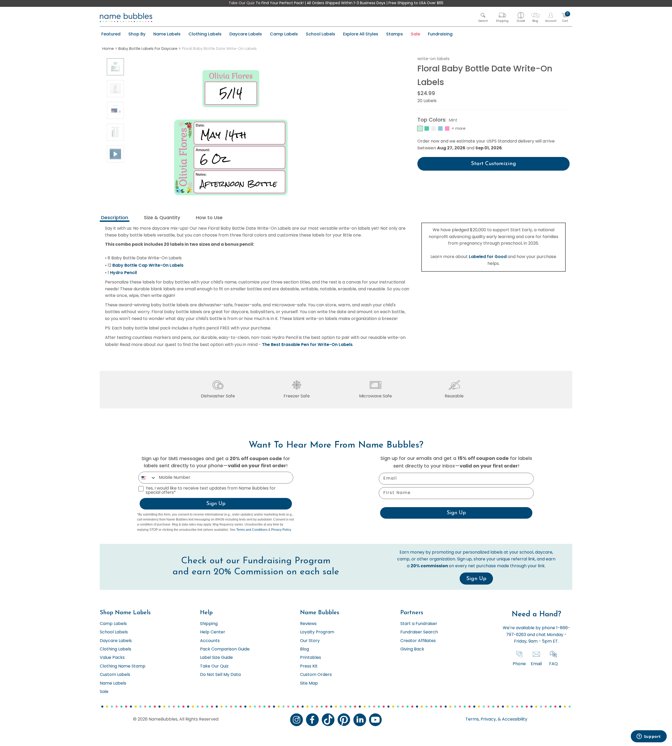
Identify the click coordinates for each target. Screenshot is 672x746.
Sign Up (215, 503)
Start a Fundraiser (418, 624)
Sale (415, 34)
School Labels (320, 34)
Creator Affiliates (418, 641)
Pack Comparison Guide (225, 649)
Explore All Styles (360, 34)
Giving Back (412, 649)
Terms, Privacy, (481, 719)
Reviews (308, 624)
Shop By (136, 34)
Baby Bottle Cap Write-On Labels (147, 265)
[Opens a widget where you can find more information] (649, 736)
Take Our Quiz (242, 3)
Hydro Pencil (123, 273)
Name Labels (167, 34)
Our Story (310, 641)
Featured (110, 34)
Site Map (309, 683)
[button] (483, 17)
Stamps (394, 34)
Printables (310, 658)
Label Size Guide (216, 658)
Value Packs (112, 658)
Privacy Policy (281, 530)
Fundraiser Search (419, 632)
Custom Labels (115, 675)
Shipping (209, 624)
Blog (304, 649)
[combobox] (147, 477)
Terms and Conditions (251, 530)
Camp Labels (284, 34)
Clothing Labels (205, 34)
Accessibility (514, 719)
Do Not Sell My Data (220, 675)
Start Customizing (493, 163)
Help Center (212, 632)
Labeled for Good (488, 257)
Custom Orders (316, 675)
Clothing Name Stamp (122, 666)
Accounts (210, 641)
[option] (115, 66)
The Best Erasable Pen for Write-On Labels (307, 345)
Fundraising (440, 34)
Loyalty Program (317, 632)
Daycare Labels (245, 34)
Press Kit (309, 666)
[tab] (114, 218)
